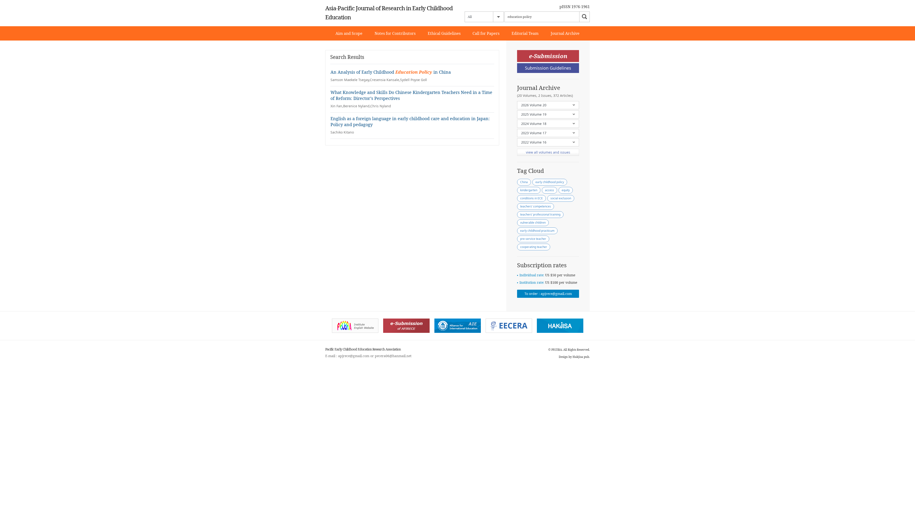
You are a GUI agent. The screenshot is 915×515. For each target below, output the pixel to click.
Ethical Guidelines (444, 33)
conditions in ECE (531, 198)
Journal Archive (565, 33)
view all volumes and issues (548, 152)
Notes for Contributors (395, 33)
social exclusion (560, 198)
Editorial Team (525, 33)
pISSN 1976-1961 (574, 6)
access (549, 190)
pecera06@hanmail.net (393, 356)
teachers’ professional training (540, 214)
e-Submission (548, 56)
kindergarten (528, 190)
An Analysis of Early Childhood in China (390, 72)
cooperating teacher (533, 247)
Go (584, 16)
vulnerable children (533, 223)
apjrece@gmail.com (556, 293)
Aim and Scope (349, 33)
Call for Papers (486, 33)
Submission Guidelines (548, 68)
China (524, 182)
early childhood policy (549, 182)
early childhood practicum (537, 231)
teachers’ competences (535, 206)
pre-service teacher (533, 239)
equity (566, 190)
